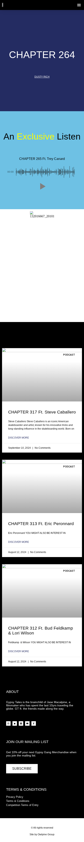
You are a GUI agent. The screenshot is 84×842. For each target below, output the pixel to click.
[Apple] (14, 723)
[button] (79, 5)
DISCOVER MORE (18, 437)
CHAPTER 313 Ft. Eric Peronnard (41, 523)
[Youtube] (27, 723)
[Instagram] (8, 723)
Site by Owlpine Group (42, 834)
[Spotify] (21, 723)
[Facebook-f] (33, 723)
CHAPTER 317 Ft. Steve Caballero (42, 412)
